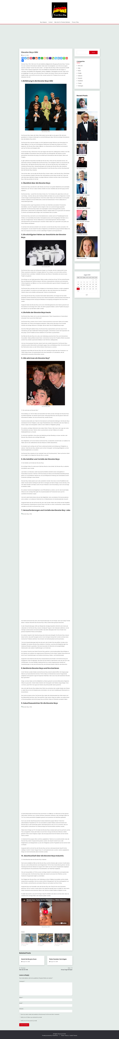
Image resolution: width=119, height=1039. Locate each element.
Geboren (80, 75)
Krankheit (80, 80)
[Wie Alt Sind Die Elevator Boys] (45, 937)
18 (81, 286)
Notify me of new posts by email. (29, 1020)
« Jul (86, 294)
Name (21, 997)
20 (87, 286)
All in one (80, 65)
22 (93, 286)
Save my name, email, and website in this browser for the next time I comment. (40, 1014)
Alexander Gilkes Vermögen (83, 208)
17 (78, 286)
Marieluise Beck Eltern (82, 181)
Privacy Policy (75, 22)
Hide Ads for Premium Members (62, 22)
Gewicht (80, 78)
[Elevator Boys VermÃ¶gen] (28, 937)
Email (21, 1003)
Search (93, 52)
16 (96, 284)
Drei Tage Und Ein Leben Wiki (61, 942)
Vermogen (80, 85)
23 (96, 286)
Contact (51, 22)
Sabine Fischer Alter (81, 258)
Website (21, 1008)
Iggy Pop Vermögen (81, 155)
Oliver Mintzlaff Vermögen (83, 221)
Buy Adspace (43, 22)
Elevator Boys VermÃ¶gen (27, 942)
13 (87, 284)
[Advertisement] (59, 34)
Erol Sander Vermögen (82, 234)
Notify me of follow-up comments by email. (31, 1017)
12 (84, 284)
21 (90, 286)
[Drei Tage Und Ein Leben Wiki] (62, 937)
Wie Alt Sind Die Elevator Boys (45, 942)
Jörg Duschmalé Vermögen (83, 195)
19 (84, 286)
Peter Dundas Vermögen (58, 959)
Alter (79, 68)
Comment (22, 981)
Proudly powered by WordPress (50, 1035)
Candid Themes (73, 1035)
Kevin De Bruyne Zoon (28, 959)
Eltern (79, 70)
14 (90, 284)
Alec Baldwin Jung (81, 168)
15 (93, 284)
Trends (79, 83)
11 (81, 284)
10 (78, 284)
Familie (79, 73)
